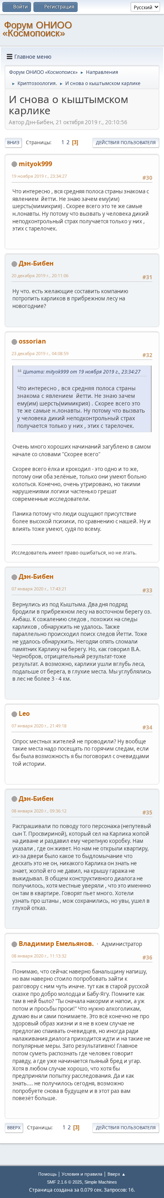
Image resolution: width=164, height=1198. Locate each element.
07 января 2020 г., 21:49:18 (39, 726)
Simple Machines (100, 1182)
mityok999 (35, 163)
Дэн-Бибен (36, 263)
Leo (24, 713)
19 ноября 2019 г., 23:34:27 (39, 176)
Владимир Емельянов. (56, 943)
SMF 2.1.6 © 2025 (64, 1182)
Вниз (13, 142)
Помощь (47, 1174)
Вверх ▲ (116, 1174)
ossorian (32, 341)
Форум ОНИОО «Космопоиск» (37, 29)
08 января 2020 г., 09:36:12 (39, 811)
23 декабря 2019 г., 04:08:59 (40, 353)
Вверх (14, 1127)
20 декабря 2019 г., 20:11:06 (40, 275)
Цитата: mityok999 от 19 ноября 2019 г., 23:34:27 (82, 371)
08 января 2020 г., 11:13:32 (39, 956)
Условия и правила (82, 1174)
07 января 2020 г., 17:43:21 (39, 589)
